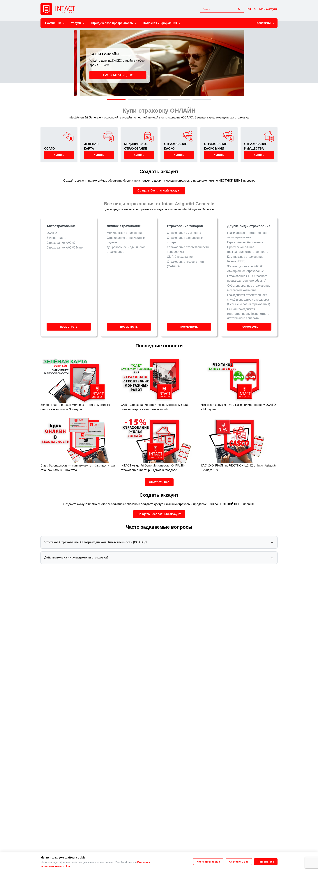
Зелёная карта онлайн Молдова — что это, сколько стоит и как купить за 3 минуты (75, 407)
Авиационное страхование (245, 271)
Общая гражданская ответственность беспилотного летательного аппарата (248, 314)
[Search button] (239, 9)
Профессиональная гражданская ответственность (247, 249)
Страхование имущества (184, 232)
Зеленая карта (56, 237)
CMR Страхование (180, 256)
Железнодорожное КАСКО (245, 266)
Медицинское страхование (125, 232)
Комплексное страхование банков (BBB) (245, 259)
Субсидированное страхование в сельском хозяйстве (248, 288)
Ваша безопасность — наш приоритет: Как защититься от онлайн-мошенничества (77, 468)
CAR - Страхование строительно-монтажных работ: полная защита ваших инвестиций (156, 407)
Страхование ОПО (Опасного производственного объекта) (247, 278)
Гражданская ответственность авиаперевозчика (247, 235)
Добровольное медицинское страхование (126, 249)
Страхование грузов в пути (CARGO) (185, 264)
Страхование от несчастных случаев (126, 240)
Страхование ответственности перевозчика (188, 249)
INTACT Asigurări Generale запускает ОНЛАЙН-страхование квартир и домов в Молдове (153, 468)
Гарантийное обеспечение (245, 242)
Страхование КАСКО (61, 242)
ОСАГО (52, 232)
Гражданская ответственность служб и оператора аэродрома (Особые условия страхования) (248, 299)
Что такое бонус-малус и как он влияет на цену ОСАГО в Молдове (238, 407)
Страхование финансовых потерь (185, 240)
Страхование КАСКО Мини (65, 247)
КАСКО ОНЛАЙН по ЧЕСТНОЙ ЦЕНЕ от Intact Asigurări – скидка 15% (239, 468)
